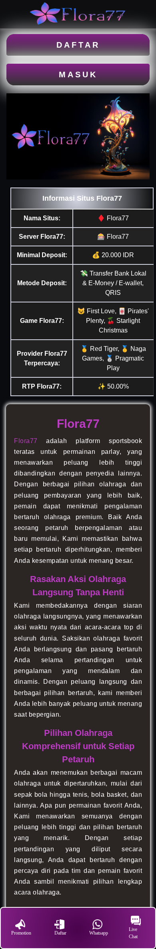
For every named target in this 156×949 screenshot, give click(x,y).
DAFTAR (78, 44)
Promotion (21, 933)
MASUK (78, 74)
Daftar (60, 933)
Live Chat (133, 933)
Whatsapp (98, 933)
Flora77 (26, 440)
